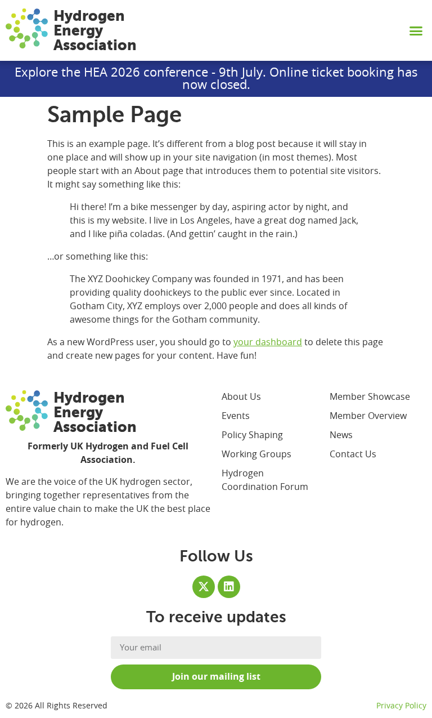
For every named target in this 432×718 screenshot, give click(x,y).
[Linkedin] (229, 587)
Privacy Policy (401, 706)
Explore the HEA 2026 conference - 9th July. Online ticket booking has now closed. (216, 78)
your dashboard (267, 342)
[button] (416, 30)
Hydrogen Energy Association (95, 30)
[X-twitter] (203, 587)
